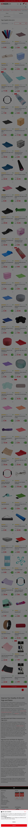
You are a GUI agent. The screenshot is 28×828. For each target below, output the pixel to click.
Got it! (14, 825)
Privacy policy (4, 816)
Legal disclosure (7, 817)
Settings (14, 821)
